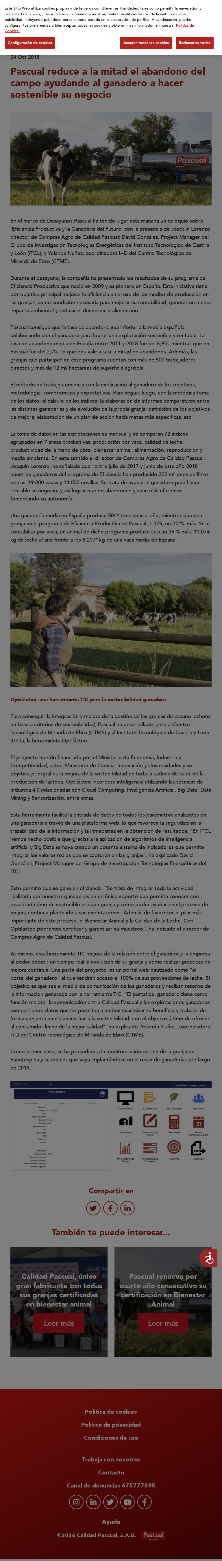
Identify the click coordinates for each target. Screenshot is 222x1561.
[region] (111, 27)
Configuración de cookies (30, 42)
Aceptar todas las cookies (146, 42)
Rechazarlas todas (194, 42)
